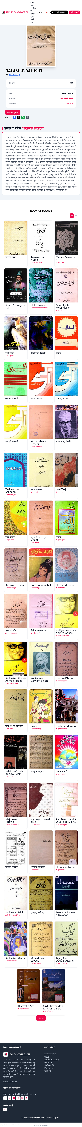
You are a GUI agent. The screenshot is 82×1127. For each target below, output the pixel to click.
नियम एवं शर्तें (48, 1068)
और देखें (41, 1018)
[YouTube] (14, 1098)
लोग (32, 5)
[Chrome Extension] (47, 12)
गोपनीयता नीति (49, 1065)
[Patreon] (26, 1098)
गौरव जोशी (69, 103)
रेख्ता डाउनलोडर (50, 1053)
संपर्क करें (32, 21)
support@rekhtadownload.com (22, 1094)
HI (39, 12)
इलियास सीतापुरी (14, 74)
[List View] (76, 215)
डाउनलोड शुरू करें (12, 112)
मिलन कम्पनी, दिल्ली (66, 98)
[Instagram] (18, 1098)
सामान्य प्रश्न (33, 15)
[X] (9, 1098)
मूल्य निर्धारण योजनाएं (51, 1059)
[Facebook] (5, 1098)
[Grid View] (72, 215)
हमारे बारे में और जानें (10, 1081)
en (5, 1109)
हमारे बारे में (34, 9)
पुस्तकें (32, 2)
